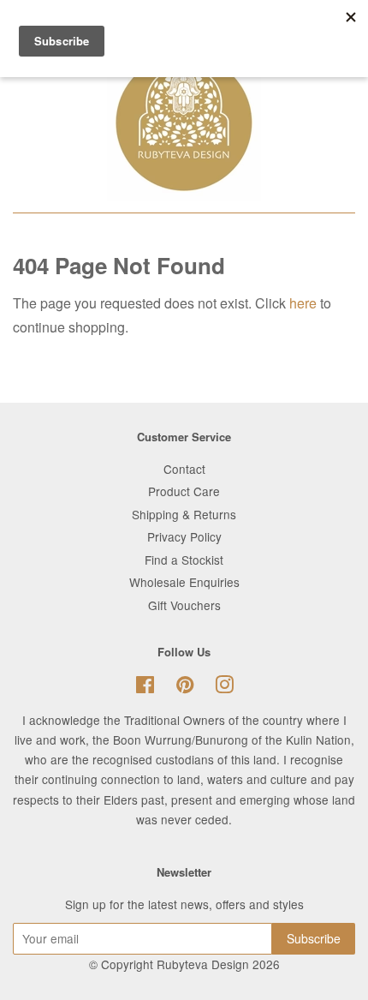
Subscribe (314, 938)
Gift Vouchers (184, 605)
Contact (184, 468)
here (303, 303)
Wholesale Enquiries (184, 581)
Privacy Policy (184, 536)
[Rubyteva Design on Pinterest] (184, 687)
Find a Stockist (184, 559)
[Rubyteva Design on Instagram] (224, 687)
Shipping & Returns (184, 514)
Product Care (184, 491)
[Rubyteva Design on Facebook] (145, 687)
